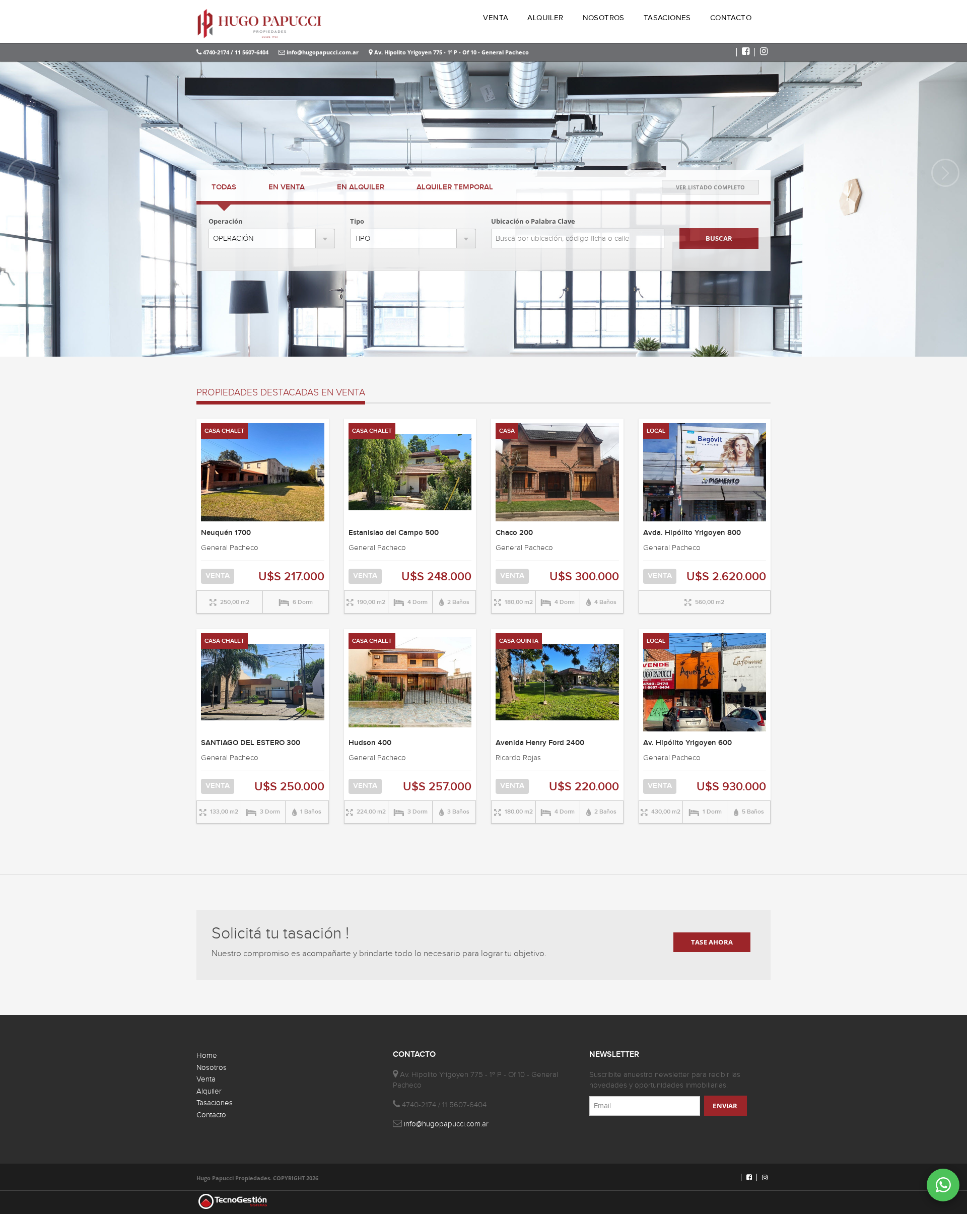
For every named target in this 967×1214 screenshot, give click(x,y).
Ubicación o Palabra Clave (533, 221)
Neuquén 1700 (226, 532)
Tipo (357, 221)
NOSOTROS (604, 18)
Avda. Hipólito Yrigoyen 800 (692, 532)
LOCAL (656, 431)
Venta (206, 1079)
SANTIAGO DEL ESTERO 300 (250, 743)
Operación (226, 221)
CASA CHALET (224, 431)
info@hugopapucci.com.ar (322, 52)
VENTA (495, 18)
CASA (507, 431)
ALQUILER (545, 18)
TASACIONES (667, 18)
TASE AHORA (712, 942)
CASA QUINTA (518, 641)
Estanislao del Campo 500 (394, 532)
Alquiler (209, 1091)
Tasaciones (214, 1103)
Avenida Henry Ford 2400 (540, 743)
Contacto (211, 1115)
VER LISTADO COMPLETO (710, 187)
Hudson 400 (370, 743)
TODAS (224, 187)
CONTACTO (730, 18)
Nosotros (211, 1067)
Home (206, 1055)
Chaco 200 (514, 532)
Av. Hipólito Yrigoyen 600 (687, 743)
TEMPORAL (455, 187)
